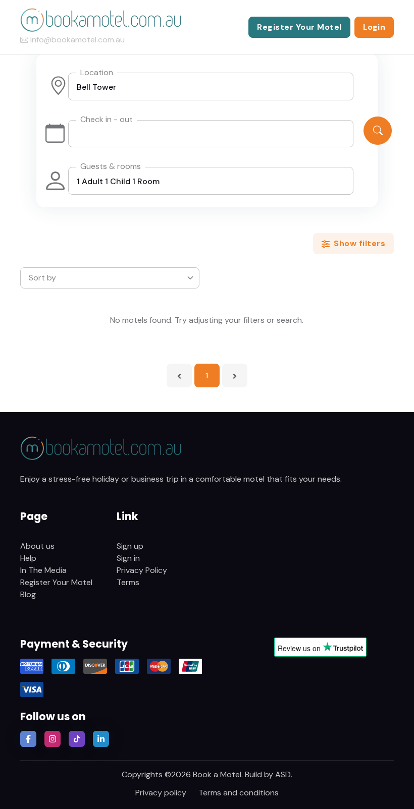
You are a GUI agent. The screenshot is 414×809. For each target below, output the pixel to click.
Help (28, 558)
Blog (28, 594)
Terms (128, 582)
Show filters (359, 243)
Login (374, 27)
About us (37, 546)
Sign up (130, 546)
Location (96, 72)
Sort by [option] (42, 277)
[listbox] (109, 277)
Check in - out (106, 119)
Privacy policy (160, 792)
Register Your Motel (299, 27)
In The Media (43, 570)
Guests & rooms (110, 166)
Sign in (128, 558)
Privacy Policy (142, 570)
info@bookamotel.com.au (77, 39)
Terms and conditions (238, 792)
